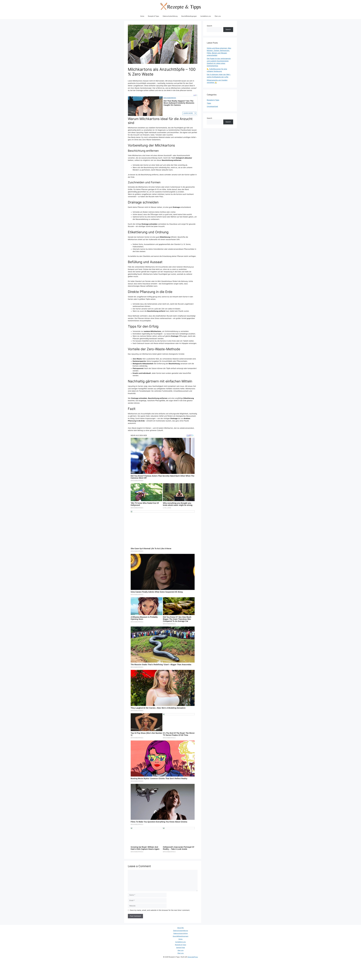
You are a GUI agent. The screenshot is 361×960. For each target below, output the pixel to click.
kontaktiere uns (206, 16)
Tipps (209, 103)
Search (209, 26)
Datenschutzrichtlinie (180, 933)
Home (142, 16)
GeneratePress (193, 957)
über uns (181, 950)
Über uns (218, 16)
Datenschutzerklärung (170, 16)
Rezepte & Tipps (153, 16)
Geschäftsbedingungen (189, 16)
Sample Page (180, 947)
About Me (180, 928)
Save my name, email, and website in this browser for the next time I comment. (160, 910)
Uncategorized (212, 106)
